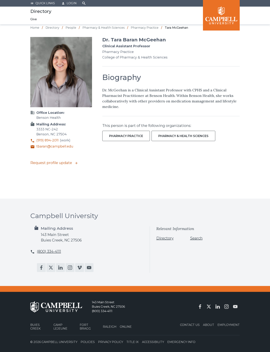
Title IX (132, 342)
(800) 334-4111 (49, 251)
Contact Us (190, 325)
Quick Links (42, 3)
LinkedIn (60, 267)
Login (69, 3)
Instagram (70, 267)
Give (33, 19)
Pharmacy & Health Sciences (183, 136)
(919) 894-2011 (47, 140)
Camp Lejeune (60, 326)
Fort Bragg (85, 326)
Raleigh (109, 326)
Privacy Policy (110, 342)
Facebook (41, 267)
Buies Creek (35, 326)
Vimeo (79, 267)
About (208, 325)
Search (84, 3)
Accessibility (153, 342)
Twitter (50, 267)
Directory (165, 238)
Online (126, 326)
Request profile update (51, 163)
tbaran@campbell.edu (54, 146)
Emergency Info (181, 342)
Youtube (89, 267)
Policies (88, 342)
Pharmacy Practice (126, 136)
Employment (228, 325)
